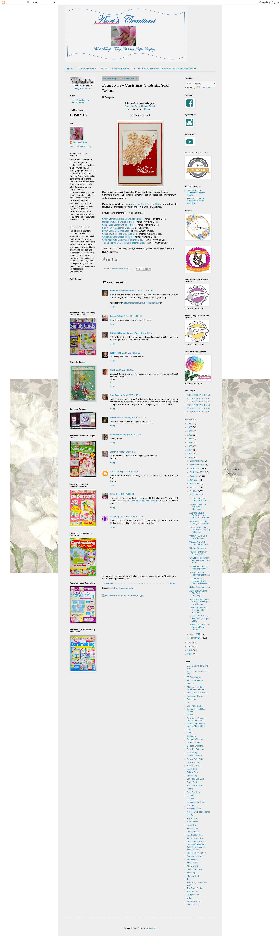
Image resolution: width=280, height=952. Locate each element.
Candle (190, 715)
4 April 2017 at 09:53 (132, 435)
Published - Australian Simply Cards (196, 848)
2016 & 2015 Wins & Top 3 (198, 411)
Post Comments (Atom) (124, 588)
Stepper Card (193, 876)
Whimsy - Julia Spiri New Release (198, 537)
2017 (189, 457)
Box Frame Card (194, 706)
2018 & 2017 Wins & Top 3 (198, 408)
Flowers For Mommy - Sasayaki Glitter (198, 553)
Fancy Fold (192, 782)
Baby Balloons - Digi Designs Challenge (199, 522)
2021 (189, 442)
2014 (189, 650)
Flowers (148, 109)
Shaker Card (192, 863)
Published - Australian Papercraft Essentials (196, 842)
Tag (188, 879)
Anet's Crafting (80, 142)
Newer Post (108, 583)
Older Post (172, 583)
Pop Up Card (192, 828)
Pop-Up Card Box (195, 835)
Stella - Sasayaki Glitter (199, 587)
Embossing (192, 776)
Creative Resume (87, 68)
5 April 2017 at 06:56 (129, 471)
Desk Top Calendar (195, 749)
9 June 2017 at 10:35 (133, 517)
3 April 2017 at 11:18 (137, 418)
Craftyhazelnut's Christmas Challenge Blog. (122, 240)
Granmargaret (116, 517)
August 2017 (195, 476)
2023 (189, 435)
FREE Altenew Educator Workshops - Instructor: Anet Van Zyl (165, 68)
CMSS (190, 733)
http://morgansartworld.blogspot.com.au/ (141, 303)
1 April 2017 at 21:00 (133, 316)
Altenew (190, 684)
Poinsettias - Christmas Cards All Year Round (199, 626)
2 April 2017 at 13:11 (132, 395)
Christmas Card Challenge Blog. (117, 237)
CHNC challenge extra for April (143, 501)
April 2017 (194, 491)
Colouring (191, 736)
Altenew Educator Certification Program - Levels (197, 192)
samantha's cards (118, 418)
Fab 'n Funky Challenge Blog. (116, 228)
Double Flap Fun (194, 756)
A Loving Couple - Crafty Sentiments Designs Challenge (199, 515)
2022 (189, 438)
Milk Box (190, 815)
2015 (189, 646)
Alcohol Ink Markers (195, 680)
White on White (193, 901)
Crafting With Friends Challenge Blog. (119, 234)
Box (188, 703)
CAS (189, 729)
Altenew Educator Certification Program (196, 688)
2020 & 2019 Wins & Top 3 (198, 405)
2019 (189, 450)
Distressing (192, 752)
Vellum (190, 898)
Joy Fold (190, 805)
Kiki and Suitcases (197, 548)
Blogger (151, 928)
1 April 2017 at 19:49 (144, 291)
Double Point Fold (195, 759)
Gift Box (190, 799)
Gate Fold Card (193, 792)
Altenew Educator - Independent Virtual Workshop (195, 200)
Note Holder (192, 822)
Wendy (113, 452)
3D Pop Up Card (194, 677)
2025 (189, 427)
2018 (189, 454)
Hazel (112, 494)
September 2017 (197, 472)
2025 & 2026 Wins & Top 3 (198, 395)
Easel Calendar (194, 766)
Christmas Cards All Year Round (140, 106)
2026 (189, 423)
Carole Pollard (116, 316)
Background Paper (195, 696)
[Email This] (137, 269)
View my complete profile (81, 146)
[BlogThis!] (140, 269)
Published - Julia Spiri (196, 853)
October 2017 (196, 468)
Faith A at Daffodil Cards (121, 333)
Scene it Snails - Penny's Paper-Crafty (199, 573)
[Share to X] (143, 269)
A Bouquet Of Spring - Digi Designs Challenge (198, 593)
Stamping (191, 873)
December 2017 (197, 461)
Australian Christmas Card (198, 692)
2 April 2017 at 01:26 (143, 333)
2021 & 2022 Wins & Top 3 (198, 402)
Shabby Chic (192, 859)
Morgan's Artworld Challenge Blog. (118, 222)
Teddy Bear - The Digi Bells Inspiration (199, 567)
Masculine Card (194, 809)
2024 (189, 431)
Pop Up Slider (193, 832)
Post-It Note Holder (195, 838)
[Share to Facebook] (146, 269)
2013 (189, 654)
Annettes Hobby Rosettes (122, 291)
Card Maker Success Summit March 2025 (196, 719)
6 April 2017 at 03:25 (125, 494)
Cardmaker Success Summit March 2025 (196, 725)
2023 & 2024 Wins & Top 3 (198, 398)
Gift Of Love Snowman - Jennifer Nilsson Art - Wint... (199, 560)
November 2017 (197, 465)
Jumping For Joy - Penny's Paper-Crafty (199, 499)
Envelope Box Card (195, 779)
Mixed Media (192, 818)
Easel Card (192, 769)
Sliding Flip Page (194, 869)
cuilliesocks (115, 353)
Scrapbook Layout (195, 856)
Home (70, 68)
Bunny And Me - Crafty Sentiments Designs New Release (199, 601)
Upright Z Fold (193, 895)
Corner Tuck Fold (194, 743)
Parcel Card (192, 825)
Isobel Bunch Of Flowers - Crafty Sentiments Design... (199, 581)
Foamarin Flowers (195, 785)
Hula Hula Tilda (196, 494)
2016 (189, 642)
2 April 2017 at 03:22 (131, 353)
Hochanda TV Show (196, 802)
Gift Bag (190, 795)
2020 (189, 446)
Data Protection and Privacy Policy (80, 101)
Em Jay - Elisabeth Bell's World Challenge (197, 506)
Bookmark (191, 699)
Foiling (190, 789)
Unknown (114, 471)
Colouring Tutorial (195, 739)
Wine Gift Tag (193, 905)
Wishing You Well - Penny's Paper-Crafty (199, 543)
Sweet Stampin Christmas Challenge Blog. (122, 219)
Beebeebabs (116, 435)
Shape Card (192, 866)
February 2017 (196, 638)
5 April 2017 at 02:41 (126, 452)
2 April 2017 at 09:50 (125, 370)
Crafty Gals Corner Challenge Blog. (118, 225)
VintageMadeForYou (82, 88)
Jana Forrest (116, 395)
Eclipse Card (192, 772)
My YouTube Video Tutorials (115, 68)
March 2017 (195, 634)
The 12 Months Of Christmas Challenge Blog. (123, 243)
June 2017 (195, 483)
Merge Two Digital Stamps (198, 812)
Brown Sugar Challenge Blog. (116, 231)
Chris (112, 370)
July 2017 (194, 480)
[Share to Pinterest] (149, 269)
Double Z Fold (193, 762)
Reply (112, 307)
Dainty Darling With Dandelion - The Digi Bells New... (199, 529)
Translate (206, 87)
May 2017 (194, 487)
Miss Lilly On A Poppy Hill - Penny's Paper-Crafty (199, 618)
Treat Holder (192, 891)
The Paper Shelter (195, 888)
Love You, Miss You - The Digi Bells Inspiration (198, 610)
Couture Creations (195, 746)
